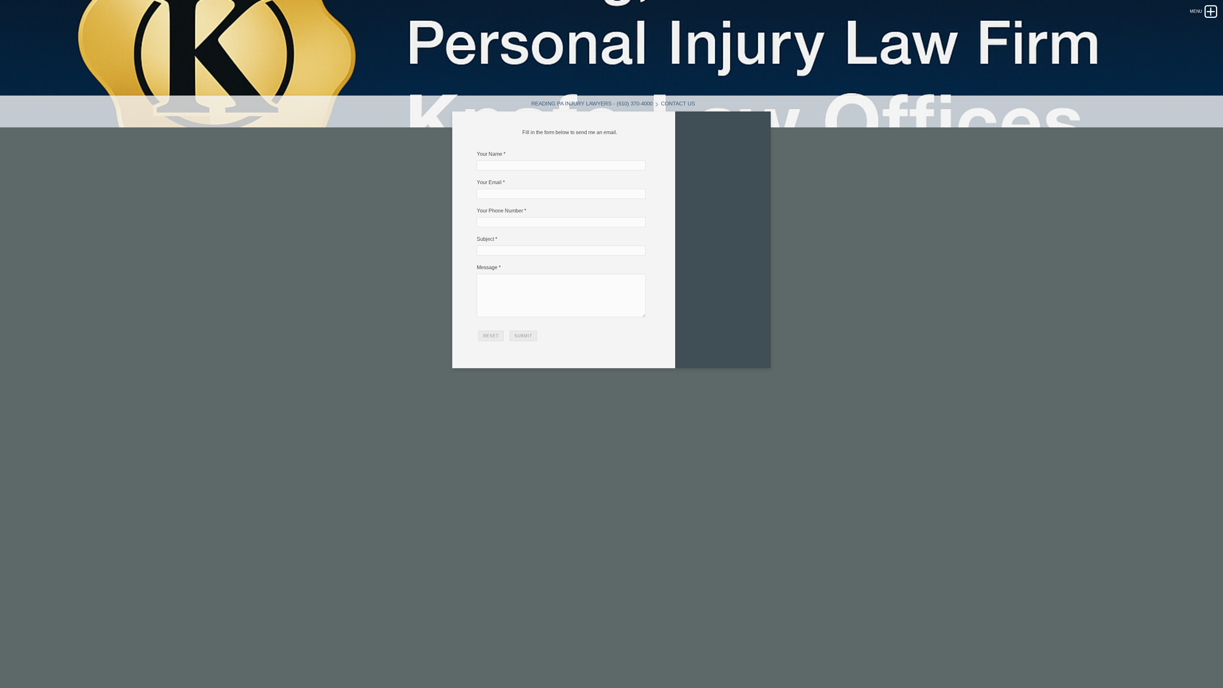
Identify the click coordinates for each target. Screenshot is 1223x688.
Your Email (489, 182)
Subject (485, 239)
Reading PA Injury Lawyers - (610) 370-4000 (592, 104)
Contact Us (678, 104)
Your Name (489, 154)
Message (487, 267)
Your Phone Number (500, 210)
